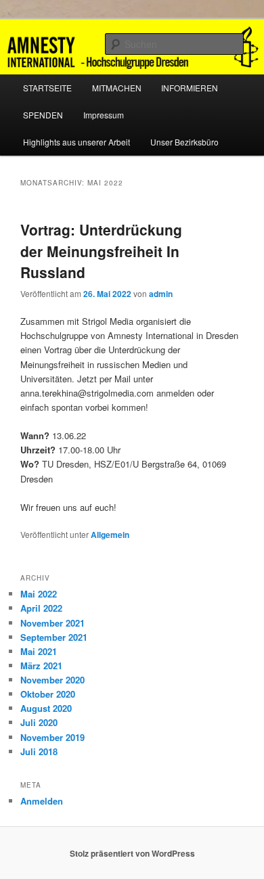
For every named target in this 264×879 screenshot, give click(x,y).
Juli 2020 (39, 722)
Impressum (103, 114)
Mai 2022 (38, 593)
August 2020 (46, 708)
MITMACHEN (116, 87)
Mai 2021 (38, 651)
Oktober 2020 (47, 694)
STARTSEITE (47, 87)
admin (161, 294)
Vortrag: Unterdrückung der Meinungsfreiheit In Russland (101, 250)
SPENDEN (43, 114)
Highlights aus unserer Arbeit (76, 142)
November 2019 (52, 737)
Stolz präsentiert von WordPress (132, 853)
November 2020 (52, 679)
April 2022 (41, 608)
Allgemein (110, 534)
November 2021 (52, 622)
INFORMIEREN (189, 87)
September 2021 (53, 637)
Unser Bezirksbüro (184, 142)
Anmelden (41, 800)
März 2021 (41, 665)
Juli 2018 (39, 751)
